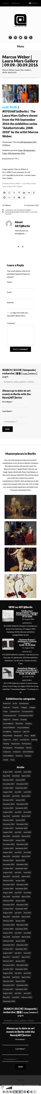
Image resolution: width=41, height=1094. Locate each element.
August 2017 (7, 953)
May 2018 (6, 937)
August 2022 (7, 852)
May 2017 (6, 957)
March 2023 (26, 836)
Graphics (28, 723)
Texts (12, 760)
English (34, 3)
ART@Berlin (6, 205)
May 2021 (6, 876)
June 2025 (27, 792)
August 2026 (7, 772)
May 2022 (6, 856)
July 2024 (18, 812)
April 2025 (15, 796)
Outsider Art (24, 740)
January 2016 (20, 981)
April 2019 (15, 917)
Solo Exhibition (26, 210)
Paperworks (15, 744)
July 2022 (18, 852)
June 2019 (27, 913)
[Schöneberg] (9, 212)
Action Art (7, 703)
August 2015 (7, 993)
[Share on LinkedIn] (24, 192)
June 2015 (27, 993)
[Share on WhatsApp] (9, 192)
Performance (26, 744)
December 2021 (8, 864)
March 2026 (26, 776)
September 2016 (21, 969)
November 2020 (22, 884)
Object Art (7, 740)
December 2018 (8, 925)
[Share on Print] (24, 197)
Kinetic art (17, 732)
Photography (7, 748)
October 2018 (8, 929)
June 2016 (27, 973)
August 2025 (7, 792)
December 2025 (8, 784)
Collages (24, 707)
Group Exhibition (9, 727)
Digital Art (6, 719)
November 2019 (22, 905)
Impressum (15, 3)
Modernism (18, 736)
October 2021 (8, 868)
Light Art (26, 732)
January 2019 (20, 921)
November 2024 (22, 804)
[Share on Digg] (29, 192)
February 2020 (8, 901)
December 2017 (8, 945)
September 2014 (9, 1001)
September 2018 (21, 929)
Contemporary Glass (25, 715)
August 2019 (7, 913)
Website (10, 302)
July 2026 (18, 772)
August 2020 (7, 893)
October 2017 (8, 949)
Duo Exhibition (8, 723)
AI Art (15, 703)
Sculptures (7, 752)
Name (10, 282)
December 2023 (8, 824)
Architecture (24, 703)
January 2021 (20, 880)
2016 (37, 205)
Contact (5, 3)
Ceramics (15, 707)
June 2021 (27, 872)
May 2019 (6, 917)
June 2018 (27, 933)
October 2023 (8, 828)
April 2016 (15, 977)
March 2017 (26, 957)
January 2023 (20, 840)
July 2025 (18, 792)
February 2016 (8, 981)
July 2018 (18, 933)
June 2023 (27, 832)
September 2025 (21, 788)
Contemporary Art (10, 210)
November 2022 (22, 844)
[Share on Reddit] (9, 197)
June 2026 (27, 772)
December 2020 (8, 884)
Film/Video (19, 723)
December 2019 (8, 905)
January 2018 (20, 941)
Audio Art (6, 707)
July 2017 (18, 953)
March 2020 (26, 897)
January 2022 (20, 860)
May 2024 (6, 816)
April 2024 (15, 816)
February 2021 (8, 880)
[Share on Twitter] (14, 192)
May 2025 (6, 796)
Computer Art (15, 711)
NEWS (33, 736)
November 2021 (22, 864)
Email (9, 292)
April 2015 (15, 997)
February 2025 (8, 800)
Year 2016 (8, 214)
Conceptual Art (27, 711)
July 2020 (18, 893)
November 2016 (22, 965)
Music (26, 736)
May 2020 (6, 897)
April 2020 (15, 897)
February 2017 (8, 961)
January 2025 (20, 800)
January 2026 (20, 780)
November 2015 (22, 985)
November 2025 (22, 784)
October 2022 (8, 848)
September (31, 205)
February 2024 (8, 820)
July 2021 (18, 872)
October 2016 (8, 969)
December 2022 (8, 844)
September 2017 (21, 949)
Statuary (28, 756)
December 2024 (8, 804)
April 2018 (15, 937)
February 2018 (8, 941)
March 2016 (26, 977)
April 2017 (15, 957)
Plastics (29, 748)
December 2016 (8, 965)
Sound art (19, 756)
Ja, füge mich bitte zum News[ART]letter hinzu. (17, 314)
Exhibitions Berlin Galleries (22, 212)
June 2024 (27, 812)
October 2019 (8, 909)
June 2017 (27, 953)
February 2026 (8, 780)
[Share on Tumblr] (34, 192)
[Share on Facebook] (4, 192)
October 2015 (8, 989)
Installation (7, 732)
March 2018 (26, 937)
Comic (5, 711)
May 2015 (6, 997)
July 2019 (18, 913)
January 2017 (20, 961)
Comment (11, 323)
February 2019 (8, 921)
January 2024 (20, 820)
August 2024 (7, 812)
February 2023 (8, 840)
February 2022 (8, 860)
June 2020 (27, 893)
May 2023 (6, 836)
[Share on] (4, 197)
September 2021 (21, 868)
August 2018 (7, 933)
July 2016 (18, 973)
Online (15, 740)
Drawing (15, 719)
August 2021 (7, 872)
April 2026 (15, 776)
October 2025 (8, 788)
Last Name (7, 411)
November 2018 (22, 925)
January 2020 (20, 901)
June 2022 (27, 852)
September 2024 (21, 808)
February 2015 (27, 997)
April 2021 (15, 876)
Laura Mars (34, 212)
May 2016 (6, 977)
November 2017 (22, 945)
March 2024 (26, 816)
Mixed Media (7, 736)
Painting (19, 210)
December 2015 (8, 985)
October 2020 (8, 889)
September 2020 (21, 889)
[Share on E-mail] (19, 197)
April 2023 (15, 836)
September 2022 (21, 848)
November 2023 (22, 824)
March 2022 (26, 856)
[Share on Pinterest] (19, 192)
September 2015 (21, 989)
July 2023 (18, 832)
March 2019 (26, 917)
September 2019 (21, 909)
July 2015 (18, 993)
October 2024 (8, 808)
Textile (5, 760)
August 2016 (7, 973)
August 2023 (7, 832)
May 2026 (6, 776)
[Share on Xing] (14, 197)
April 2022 (15, 856)
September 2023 (21, 828)
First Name (7, 402)
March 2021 (26, 876)
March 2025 (26, 796)
